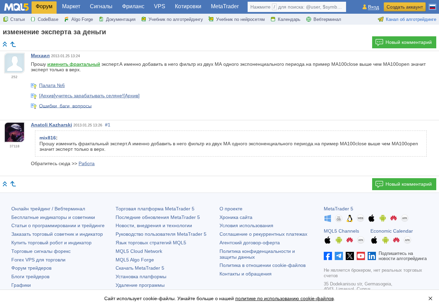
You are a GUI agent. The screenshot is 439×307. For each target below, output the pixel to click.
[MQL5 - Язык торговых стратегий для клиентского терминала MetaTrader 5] (16, 7)
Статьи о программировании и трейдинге (58, 225)
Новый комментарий (408, 42)
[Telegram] (339, 256)
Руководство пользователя (161, 234)
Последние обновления (158, 217)
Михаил (40, 55)
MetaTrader (225, 6)
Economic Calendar (391, 231)
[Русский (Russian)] (432, 4)
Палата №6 (52, 85)
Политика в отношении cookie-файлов (263, 265)
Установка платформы (141, 276)
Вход (373, 7)
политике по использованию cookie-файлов (284, 298)
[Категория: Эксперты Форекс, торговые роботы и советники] (13, 44)
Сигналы (101, 6)
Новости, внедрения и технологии (154, 225)
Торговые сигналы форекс (41, 251)
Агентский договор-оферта (250, 242)
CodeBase (48, 19)
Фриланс (133, 6)
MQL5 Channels (341, 231)
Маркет (71, 6)
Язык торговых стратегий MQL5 (151, 242)
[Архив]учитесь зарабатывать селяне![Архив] (89, 95)
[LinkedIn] (372, 256)
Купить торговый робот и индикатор (51, 242)
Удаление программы (140, 285)
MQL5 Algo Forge (135, 259)
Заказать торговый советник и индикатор (57, 234)
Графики (21, 285)
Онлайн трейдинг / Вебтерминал (48, 208)
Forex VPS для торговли (38, 259)
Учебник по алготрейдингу (176, 19)
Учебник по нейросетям (240, 19)
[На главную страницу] (5, 44)
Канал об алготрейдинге (411, 19)
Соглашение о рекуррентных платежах (263, 234)
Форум (44, 6)
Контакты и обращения (246, 274)
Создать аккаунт (405, 7)
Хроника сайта (236, 217)
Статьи (17, 19)
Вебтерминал (327, 19)
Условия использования (246, 225)
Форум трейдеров (31, 268)
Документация (120, 19)
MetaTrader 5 (338, 208)
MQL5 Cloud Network (139, 251)
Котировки (188, 6)
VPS (159, 6)
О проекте (231, 208)
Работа (87, 163)
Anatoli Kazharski (51, 124)
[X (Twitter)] (350, 256)
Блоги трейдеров (30, 276)
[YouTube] (361, 256)
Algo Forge (82, 19)
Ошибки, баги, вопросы (65, 105)
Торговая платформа (155, 208)
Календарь (289, 19)
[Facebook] (328, 256)
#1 (107, 124)
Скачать (140, 268)
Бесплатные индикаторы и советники (53, 217)
